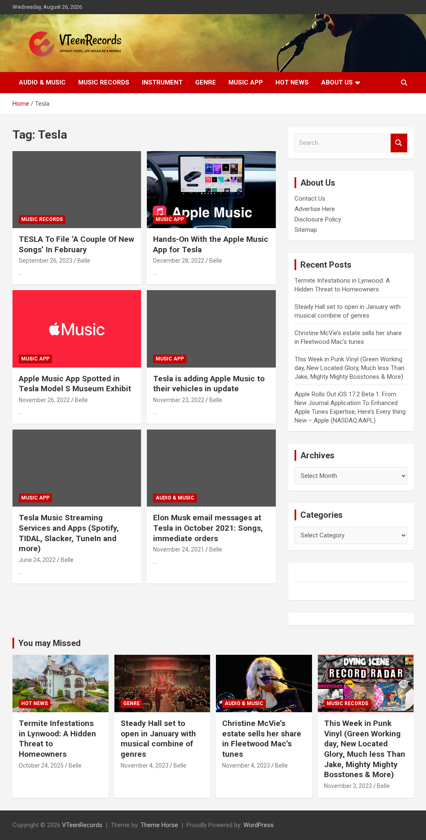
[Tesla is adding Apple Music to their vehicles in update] (211, 329)
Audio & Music (42, 82)
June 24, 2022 (37, 560)
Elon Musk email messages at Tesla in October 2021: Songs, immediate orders (208, 528)
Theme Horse (159, 825)
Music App (245, 82)
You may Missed (49, 643)
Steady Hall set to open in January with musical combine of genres (158, 738)
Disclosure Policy (318, 219)
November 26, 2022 (44, 400)
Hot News (292, 82)
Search (399, 143)
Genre (205, 82)
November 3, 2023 (348, 786)
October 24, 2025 (41, 765)
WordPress (258, 825)
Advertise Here (315, 209)
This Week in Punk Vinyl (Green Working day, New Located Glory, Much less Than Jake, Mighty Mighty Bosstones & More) (349, 367)
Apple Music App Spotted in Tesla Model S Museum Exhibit (75, 384)
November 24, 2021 (178, 549)
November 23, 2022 (178, 400)
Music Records (103, 82)
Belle (83, 260)
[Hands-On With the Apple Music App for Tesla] (211, 190)
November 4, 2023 (144, 765)
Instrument (162, 82)
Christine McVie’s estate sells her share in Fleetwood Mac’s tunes (261, 738)
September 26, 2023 (45, 260)
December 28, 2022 (178, 260)
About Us (337, 82)
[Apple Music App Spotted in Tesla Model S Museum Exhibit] (76, 329)
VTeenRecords (82, 825)
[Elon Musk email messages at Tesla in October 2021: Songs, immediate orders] (211, 468)
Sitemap (306, 230)
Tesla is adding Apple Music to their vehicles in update (209, 384)
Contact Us (310, 198)
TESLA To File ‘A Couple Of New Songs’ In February (76, 244)
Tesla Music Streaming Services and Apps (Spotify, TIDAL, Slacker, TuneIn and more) (69, 533)
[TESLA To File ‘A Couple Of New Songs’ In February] (76, 190)
